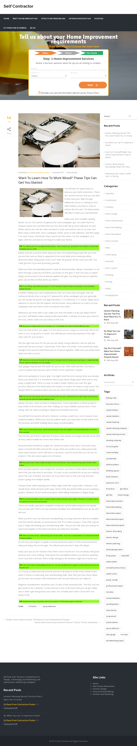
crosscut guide (112, 446)
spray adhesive (49, 606)
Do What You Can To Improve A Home (119, 143)
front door (110, 489)
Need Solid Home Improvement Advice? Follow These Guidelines (66, 622)
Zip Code (34, 68)
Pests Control (111, 268)
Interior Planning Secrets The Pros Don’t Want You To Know (118, 134)
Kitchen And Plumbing (15, 28)
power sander (112, 580)
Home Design (72, 172)
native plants (111, 561)
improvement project (114, 519)
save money (111, 610)
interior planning (113, 543)
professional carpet (114, 586)
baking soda (111, 398)
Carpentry (109, 193)
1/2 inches (32, 606)
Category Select (35, 72)
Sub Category (74, 72)
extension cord (112, 483)
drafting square (112, 470)
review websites (113, 598)
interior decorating (114, 531)
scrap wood (111, 616)
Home (6, 19)
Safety (108, 288)
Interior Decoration (80, 19)
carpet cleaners (112, 416)
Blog (32, 28)
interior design (112, 537)
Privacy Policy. (93, 93)
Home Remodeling (113, 227)
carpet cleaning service (115, 434)
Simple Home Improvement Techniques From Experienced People (37, 619)
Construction (110, 200)
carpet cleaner (112, 410)
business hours (112, 404)
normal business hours (115, 568)
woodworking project (115, 640)
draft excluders (112, 464)
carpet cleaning (112, 422)
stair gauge (110, 634)
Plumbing (109, 275)
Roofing (98, 19)
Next (93, 85)
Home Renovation (113, 234)
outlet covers (111, 574)
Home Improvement (114, 220)
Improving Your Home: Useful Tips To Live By (118, 174)
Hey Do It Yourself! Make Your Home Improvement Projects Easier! (118, 155)
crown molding (112, 452)
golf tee (109, 495)
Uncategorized (111, 295)
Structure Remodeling (53, 19)
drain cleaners (112, 476)
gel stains (124, 489)
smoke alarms (112, 622)
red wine (109, 592)
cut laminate (111, 458)
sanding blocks (112, 604)
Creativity (109, 207)
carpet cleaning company (116, 428)
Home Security (111, 241)
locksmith (109, 261)
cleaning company (113, 440)
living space (111, 555)
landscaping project (114, 549)
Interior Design (100, 689)
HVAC (107, 247)
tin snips (124, 634)
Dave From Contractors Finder (38, 172)
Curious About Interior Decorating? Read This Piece (117, 165)
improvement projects (115, 525)
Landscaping (110, 254)
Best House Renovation (25, 19)
